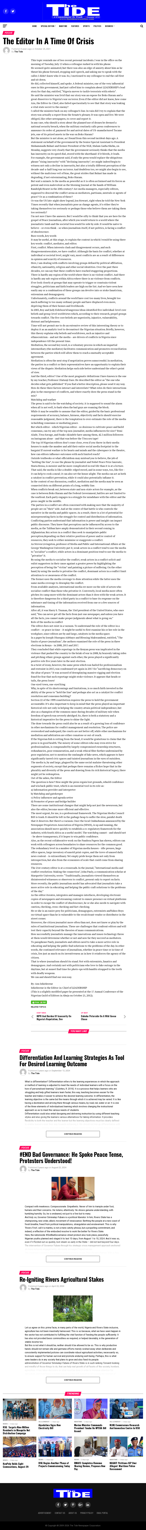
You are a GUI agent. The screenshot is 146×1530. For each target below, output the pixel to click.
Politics (97, 25)
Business (109, 25)
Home (34, 25)
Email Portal (102, 1512)
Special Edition (47, 25)
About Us (73, 1512)
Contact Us (60, 1512)
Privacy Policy (86, 1512)
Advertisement (44, 1512)
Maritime (63, 25)
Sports (86, 25)
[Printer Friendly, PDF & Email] (39, 1002)
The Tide (18, 52)
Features (75, 25)
